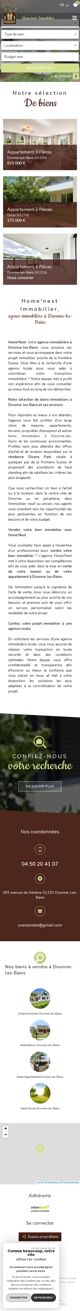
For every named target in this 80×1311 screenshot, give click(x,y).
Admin (71, 1282)
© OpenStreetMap (70, 1182)
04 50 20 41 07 (40, 864)
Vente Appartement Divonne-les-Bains (40, 1077)
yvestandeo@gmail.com (40, 925)
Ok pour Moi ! (43, 1297)
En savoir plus (40, 786)
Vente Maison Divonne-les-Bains (40, 1045)
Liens (63, 1282)
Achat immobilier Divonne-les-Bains (40, 1014)
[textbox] (40, 34)
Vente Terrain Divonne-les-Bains (40, 1108)
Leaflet (39, 1182)
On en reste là (40, 1248)
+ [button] (5, 1128)
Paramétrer (18, 1297)
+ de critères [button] (61, 76)
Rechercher (40, 68)
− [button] (5, 1134)
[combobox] (40, 34)
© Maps (52, 1182)
